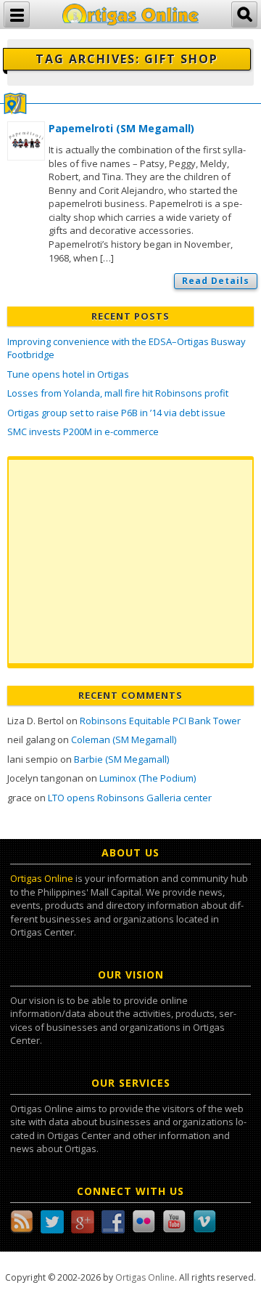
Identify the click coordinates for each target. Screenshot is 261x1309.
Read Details (215, 281)
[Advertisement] (130, 561)
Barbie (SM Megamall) (121, 759)
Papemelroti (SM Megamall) (121, 128)
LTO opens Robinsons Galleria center (130, 797)
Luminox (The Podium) (147, 778)
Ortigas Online (41, 878)
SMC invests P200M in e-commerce (83, 431)
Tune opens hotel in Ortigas (68, 374)
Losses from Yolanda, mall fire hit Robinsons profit (117, 393)
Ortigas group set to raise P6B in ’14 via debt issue (116, 412)
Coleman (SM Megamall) (123, 739)
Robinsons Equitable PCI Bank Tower (160, 720)
